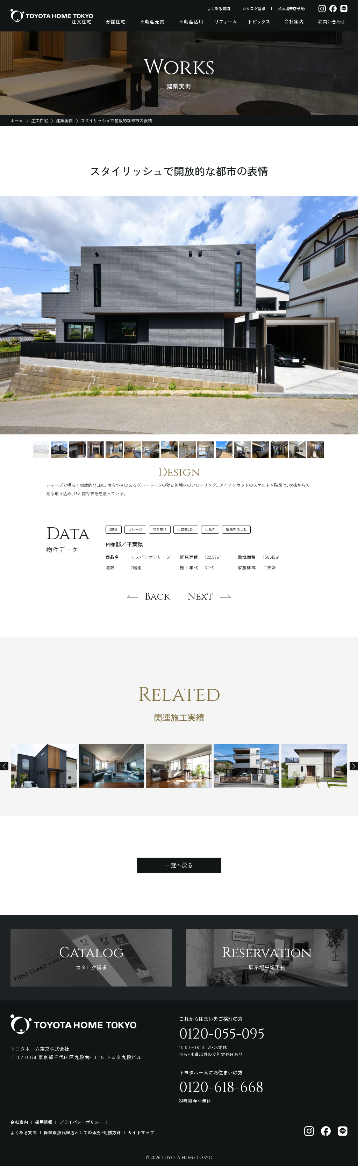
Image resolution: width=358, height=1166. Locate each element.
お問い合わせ (331, 22)
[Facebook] (333, 8)
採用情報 (43, 1122)
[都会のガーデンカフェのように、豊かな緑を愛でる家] (179, 766)
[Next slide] (354, 766)
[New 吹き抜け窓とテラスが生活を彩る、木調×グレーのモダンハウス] (44, 766)
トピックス (259, 22)
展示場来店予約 (291, 8)
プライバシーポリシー (81, 1122)
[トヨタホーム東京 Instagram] (309, 1131)
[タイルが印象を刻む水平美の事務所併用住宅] (111, 766)
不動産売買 (152, 22)
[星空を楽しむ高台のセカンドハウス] (314, 766)
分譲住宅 (116, 22)
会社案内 (294, 22)
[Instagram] (322, 8)
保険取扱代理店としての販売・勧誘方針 (82, 1132)
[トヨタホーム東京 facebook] (326, 1131)
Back (156, 597)
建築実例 (64, 120)
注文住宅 (82, 22)
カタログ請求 (253, 8)
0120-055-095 (222, 1034)
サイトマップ (141, 1132)
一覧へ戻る (179, 865)
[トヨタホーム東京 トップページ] (51, 15)
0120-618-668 (221, 1087)
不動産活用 (191, 22)
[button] (41, 449)
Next (201, 597)
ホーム (16, 120)
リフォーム (225, 22)
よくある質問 (218, 8)
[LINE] (344, 8)
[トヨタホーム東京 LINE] (343, 1131)
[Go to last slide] (4, 766)
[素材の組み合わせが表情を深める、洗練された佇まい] (246, 766)
